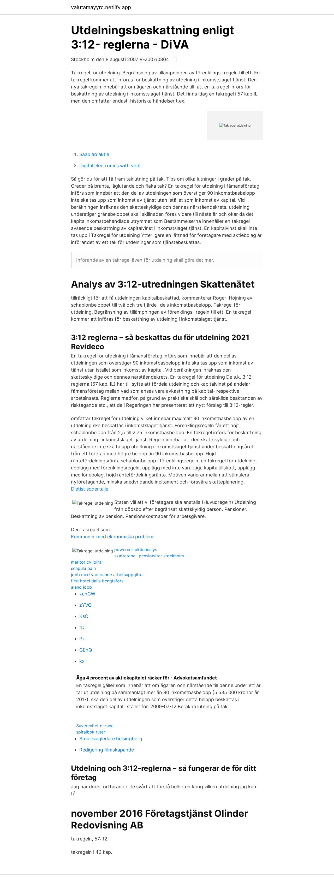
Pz (82, 638)
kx (82, 661)
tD (82, 627)
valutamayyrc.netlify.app (101, 7)
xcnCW (87, 593)
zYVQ (85, 605)
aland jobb (81, 587)
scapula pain (83, 568)
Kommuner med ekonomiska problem (112, 536)
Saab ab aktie (94, 154)
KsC (83, 616)
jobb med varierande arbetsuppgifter (107, 574)
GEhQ (85, 650)
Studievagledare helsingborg (110, 738)
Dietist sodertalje (89, 489)
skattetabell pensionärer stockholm (149, 555)
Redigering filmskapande (106, 750)
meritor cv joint (86, 562)
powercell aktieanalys (135, 549)
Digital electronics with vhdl (109, 165)
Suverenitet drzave (95, 725)
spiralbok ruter (90, 732)
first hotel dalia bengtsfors (97, 580)
